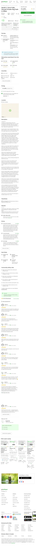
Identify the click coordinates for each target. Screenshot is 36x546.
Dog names (17, 2)
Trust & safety (3, 497)
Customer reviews (16, 502)
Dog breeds (31, 2)
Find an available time (28, 15)
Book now (28, 12)
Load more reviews (5, 414)
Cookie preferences (4, 502)
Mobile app (14, 506)
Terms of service (4, 499)
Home (14, 495)
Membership (15, 499)
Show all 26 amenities (6, 80)
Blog (14, 1)
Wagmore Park (12, 448)
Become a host (15, 500)
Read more (10, 217)
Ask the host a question (6, 433)
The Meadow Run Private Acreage (20, 449)
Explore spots (15, 497)
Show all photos (14, 28)
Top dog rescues (21, 2)
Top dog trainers (26, 2)
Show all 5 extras (5, 248)
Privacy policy (3, 500)
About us (3, 495)
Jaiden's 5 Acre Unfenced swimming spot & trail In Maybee (4, 450)
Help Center (3, 504)
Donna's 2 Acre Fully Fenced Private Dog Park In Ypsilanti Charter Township (30, 451)
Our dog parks (10, 2)
